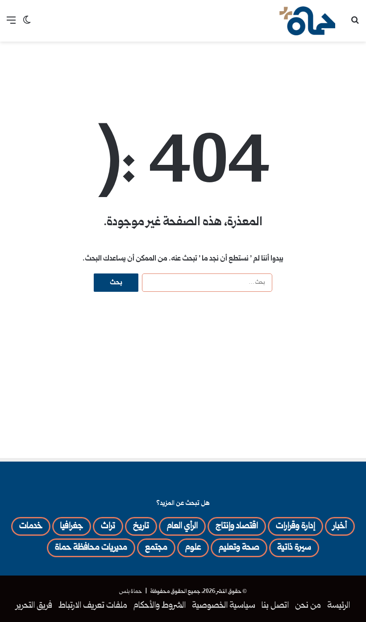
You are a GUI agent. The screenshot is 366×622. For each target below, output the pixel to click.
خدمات (30, 526)
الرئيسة (338, 606)
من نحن (308, 606)
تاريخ (141, 526)
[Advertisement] (183, 70)
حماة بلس (130, 592)
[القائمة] (11, 24)
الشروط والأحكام (159, 606)
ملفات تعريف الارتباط (92, 606)
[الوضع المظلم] (26, 24)
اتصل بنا (275, 606)
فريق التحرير (34, 606)
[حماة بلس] (307, 20)
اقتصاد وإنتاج (237, 526)
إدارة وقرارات (295, 526)
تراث (108, 526)
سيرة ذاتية (294, 548)
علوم (193, 548)
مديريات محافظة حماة (91, 548)
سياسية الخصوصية (223, 606)
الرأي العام (182, 526)
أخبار (340, 526)
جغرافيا (71, 526)
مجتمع (156, 548)
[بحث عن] (354, 24)
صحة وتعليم (239, 548)
